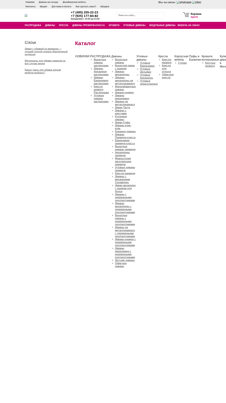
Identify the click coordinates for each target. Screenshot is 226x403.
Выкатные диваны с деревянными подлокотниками (125, 220)
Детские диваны (125, 260)
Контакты (30, 6)
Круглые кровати (210, 64)
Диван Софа (122, 122)
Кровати (114, 25)
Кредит (43, 6)
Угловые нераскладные (149, 82)
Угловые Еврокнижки (147, 64)
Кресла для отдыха (166, 68)
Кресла (63, 25)
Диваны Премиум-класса (88, 25)
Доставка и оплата (61, 6)
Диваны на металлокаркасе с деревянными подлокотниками (125, 232)
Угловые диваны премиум (125, 169)
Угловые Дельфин (145, 70)
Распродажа (33, 25)
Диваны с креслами (121, 112)
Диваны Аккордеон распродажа (101, 71)
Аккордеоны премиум (122, 154)
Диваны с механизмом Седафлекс (122, 179)
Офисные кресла (168, 76)
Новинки (30, 2)
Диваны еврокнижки (122, 97)
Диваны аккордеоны (122, 73)
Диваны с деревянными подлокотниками (125, 197)
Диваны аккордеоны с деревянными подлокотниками (125, 208)
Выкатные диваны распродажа (101, 62)
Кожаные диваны (125, 131)
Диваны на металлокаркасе (125, 103)
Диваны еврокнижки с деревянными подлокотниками (125, 253)
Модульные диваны (162, 25)
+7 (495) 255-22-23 (84, 12)
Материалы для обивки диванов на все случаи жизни (45, 62)
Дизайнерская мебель (74, 2)
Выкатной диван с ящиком (125, 67)
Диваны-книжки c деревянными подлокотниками (125, 242)
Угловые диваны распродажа (101, 98)
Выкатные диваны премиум (125, 148)
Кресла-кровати (167, 61)
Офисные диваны (121, 265)
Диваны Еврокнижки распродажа (101, 80)
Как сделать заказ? (86, 6)
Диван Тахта (122, 107)
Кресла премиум (125, 173)
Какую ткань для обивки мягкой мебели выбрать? (43, 71)
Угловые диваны (134, 25)
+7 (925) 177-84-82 (84, 16)
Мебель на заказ (189, 25)
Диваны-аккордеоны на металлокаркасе (125, 80)
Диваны (50, 25)
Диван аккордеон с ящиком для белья (125, 188)
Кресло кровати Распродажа (101, 89)
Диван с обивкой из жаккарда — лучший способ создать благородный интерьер (46, 51)
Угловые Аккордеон (146, 76)
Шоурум (104, 6)
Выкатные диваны (121, 61)
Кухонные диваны (121, 118)
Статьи (30, 42)
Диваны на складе (48, 2)
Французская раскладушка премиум (123, 161)
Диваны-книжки (124, 92)
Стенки (182, 62)
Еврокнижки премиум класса (125, 142)
